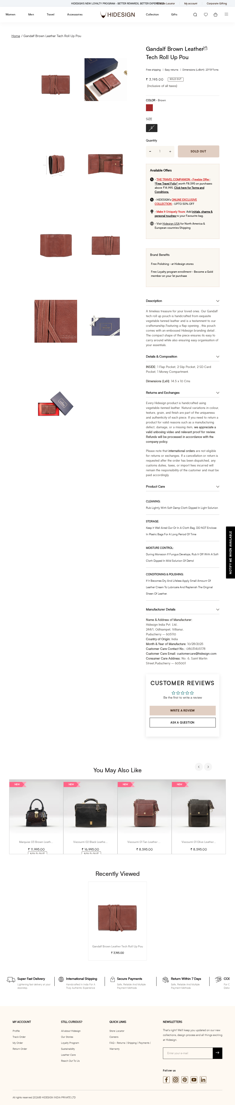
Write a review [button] (182, 710)
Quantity (151, 140)
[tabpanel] (36, 816)
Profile (16, 1031)
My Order (18, 1043)
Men (31, 14)
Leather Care (68, 1055)
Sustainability (68, 1049)
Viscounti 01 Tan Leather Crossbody (149, 842)
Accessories (74, 14)
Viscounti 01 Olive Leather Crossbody (204, 842)
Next (208, 767)
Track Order (19, 1037)
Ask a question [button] (183, 722)
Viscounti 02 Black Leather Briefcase (95, 842)
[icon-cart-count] (215, 15)
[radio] (151, 108)
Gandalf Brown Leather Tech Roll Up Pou (52, 36)
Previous (199, 767)
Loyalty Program (70, 1043)
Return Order (20, 1049)
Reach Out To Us (70, 1061)
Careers (113, 1037)
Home (15, 36)
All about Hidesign (71, 1031)
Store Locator (116, 1031)
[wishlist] (206, 15)
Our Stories (67, 1037)
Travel (50, 14)
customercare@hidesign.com (196, 653)
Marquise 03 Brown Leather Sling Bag (42, 842)
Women (10, 14)
